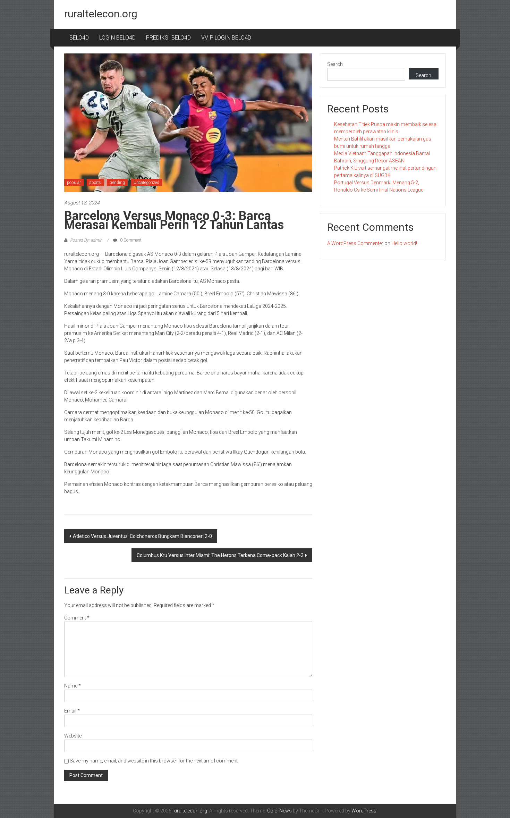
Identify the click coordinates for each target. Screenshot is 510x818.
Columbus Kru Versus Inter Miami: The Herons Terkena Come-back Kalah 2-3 (220, 555)
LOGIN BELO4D (117, 37)
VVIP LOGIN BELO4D (226, 37)
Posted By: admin (86, 240)
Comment (77, 618)
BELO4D (79, 37)
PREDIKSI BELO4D (168, 37)
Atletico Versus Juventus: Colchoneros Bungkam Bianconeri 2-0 (142, 536)
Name (72, 686)
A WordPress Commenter (355, 243)
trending (117, 182)
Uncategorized (146, 182)
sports (95, 182)
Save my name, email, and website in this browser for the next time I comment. (154, 761)
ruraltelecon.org (100, 14)
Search (335, 64)
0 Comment (130, 240)
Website (73, 736)
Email (72, 711)
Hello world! (404, 243)
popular (74, 182)
